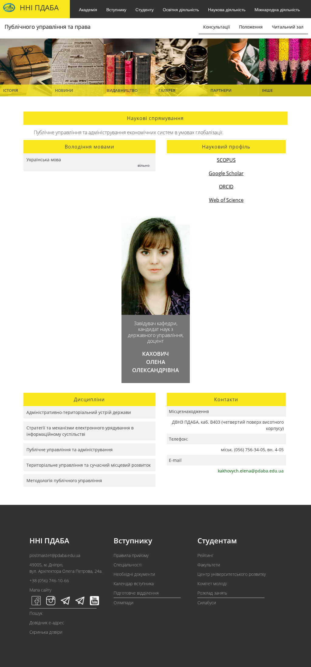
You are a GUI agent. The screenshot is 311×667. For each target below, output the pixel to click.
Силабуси (206, 602)
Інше (267, 90)
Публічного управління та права (48, 26)
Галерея (167, 90)
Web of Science (226, 200)
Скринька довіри (45, 632)
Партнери (220, 90)
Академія (88, 9)
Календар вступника (134, 583)
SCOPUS (226, 160)
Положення (251, 27)
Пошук (35, 613)
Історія (10, 90)
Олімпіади (123, 602)
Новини (64, 90)
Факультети (208, 565)
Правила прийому (131, 555)
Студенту (144, 9)
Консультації (216, 27)
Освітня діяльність (181, 9)
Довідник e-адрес (46, 622)
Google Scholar (226, 173)
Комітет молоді (212, 583)
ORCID (226, 186)
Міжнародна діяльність (277, 9)
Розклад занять (212, 593)
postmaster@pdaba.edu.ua (54, 555)
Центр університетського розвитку (231, 574)
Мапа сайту (40, 590)
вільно (143, 165)
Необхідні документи (134, 574)
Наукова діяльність (226, 9)
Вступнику (116, 9)
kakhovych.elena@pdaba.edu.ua (251, 471)
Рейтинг (205, 555)
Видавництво (122, 90)
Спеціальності (128, 565)
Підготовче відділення (136, 593)
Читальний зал (287, 27)
